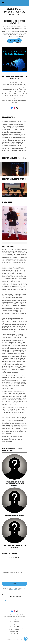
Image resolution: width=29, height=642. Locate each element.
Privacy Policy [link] (24, 588)
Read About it (14, 40)
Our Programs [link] (14, 621)
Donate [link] (14, 624)
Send (14, 583)
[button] (3, 3)
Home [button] (14, 619)
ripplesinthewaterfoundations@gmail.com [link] (14, 600)
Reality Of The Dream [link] (14, 629)
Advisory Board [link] (14, 622)
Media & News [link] (14, 631)
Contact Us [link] (14, 633)
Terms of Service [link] (14, 589)
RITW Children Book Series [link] (14, 628)
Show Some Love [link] (14, 626)
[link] (14, 11)
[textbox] (14, 562)
